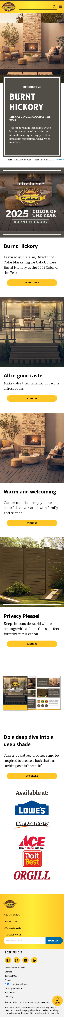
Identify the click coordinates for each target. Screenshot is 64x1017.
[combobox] (35, 6)
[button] (60, 6)
